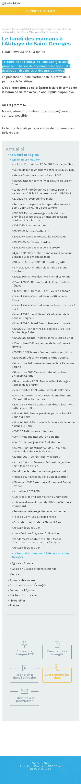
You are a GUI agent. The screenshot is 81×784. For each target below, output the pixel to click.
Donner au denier (40, 11)
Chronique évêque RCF (25, 653)
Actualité (17, 28)
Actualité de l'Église (34, 28)
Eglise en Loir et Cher (58, 28)
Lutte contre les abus (57, 676)
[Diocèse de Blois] (11, 3)
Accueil (6, 28)
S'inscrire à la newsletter (24, 699)
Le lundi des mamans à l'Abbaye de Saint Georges (30, 31)
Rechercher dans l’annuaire (24, 676)
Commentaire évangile (57, 653)
